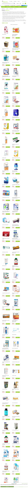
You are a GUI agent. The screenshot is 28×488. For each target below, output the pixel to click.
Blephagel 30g (4, 144)
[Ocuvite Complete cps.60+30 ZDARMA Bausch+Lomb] (16, 44)
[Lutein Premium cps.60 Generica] (6, 330)
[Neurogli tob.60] (16, 330)
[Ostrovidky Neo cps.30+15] (16, 58)
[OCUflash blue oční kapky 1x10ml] (16, 466)
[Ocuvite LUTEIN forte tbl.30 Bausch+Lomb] (16, 247)
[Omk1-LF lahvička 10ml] (16, 344)
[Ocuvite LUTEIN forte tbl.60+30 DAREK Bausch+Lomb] (16, 316)
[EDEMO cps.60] (6, 153)
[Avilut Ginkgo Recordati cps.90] (6, 44)
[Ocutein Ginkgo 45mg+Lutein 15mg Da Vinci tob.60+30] (6, 206)
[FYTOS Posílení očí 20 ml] (16, 426)
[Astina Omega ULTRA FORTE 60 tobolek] (16, 412)
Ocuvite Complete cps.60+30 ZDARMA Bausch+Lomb (16, 49)
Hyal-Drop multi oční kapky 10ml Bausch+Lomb (5, 62)
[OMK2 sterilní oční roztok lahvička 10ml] (6, 371)
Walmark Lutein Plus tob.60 (5, 130)
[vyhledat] (14, 3)
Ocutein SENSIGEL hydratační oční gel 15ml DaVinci (16, 197)
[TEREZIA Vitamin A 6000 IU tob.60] (6, 234)
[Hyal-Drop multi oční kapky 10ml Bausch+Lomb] (6, 58)
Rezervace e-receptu (24, 5)
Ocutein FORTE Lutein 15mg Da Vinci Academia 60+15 (15, 131)
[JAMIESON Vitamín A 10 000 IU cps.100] (6, 439)
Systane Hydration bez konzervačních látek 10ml (5, 348)
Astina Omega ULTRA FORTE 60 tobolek (16, 416)
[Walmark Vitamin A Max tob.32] (16, 153)
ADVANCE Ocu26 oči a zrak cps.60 (5, 416)
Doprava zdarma (7, 5)
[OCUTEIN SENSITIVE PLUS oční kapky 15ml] (16, 71)
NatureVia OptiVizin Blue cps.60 (15, 307)
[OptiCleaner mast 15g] (6, 247)
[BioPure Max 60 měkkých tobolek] (16, 288)
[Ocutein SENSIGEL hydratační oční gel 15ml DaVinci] (16, 193)
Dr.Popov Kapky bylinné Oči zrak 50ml (5, 430)
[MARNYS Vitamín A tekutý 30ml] (16, 385)
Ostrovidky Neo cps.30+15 (15, 62)
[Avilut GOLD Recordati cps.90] (6, 275)
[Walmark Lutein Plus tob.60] (6, 126)
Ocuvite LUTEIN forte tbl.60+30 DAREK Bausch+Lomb (15, 321)
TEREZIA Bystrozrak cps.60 (5, 197)
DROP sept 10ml (4, 265)
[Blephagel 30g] (6, 140)
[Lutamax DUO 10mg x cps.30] (16, 357)
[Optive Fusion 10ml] (6, 385)
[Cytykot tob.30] (16, 371)
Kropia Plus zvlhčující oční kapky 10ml (5, 457)
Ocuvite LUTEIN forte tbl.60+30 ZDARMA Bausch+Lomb (15, 35)
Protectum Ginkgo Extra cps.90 (15, 90)
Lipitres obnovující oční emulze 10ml (15, 457)
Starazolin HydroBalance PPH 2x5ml (6, 362)
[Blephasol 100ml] (6, 112)
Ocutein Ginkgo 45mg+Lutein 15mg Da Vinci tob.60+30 (6, 211)
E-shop (3, 5)
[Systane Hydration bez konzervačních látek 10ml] (6, 344)
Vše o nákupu (10, 1)
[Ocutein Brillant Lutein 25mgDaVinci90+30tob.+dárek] (6, 71)
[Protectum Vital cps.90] (16, 99)
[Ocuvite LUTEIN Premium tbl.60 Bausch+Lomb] (6, 398)
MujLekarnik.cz (3, 8)
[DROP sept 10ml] (6, 261)
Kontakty (19, 1)
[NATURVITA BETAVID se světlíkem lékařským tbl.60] (16, 220)
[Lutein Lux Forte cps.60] (6, 220)
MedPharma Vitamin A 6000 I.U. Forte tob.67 (5, 471)
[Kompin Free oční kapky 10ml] (16, 439)
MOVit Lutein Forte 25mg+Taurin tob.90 (14, 171)
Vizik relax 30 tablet (4, 184)
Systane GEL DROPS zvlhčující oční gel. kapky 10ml (16, 238)
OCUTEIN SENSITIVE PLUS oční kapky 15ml (15, 76)
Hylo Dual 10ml (4, 34)
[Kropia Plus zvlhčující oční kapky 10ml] (6, 453)
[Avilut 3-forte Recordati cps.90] (6, 302)
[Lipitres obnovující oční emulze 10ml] (16, 453)
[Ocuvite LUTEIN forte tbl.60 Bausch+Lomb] (6, 316)
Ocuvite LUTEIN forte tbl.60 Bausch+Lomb (5, 320)
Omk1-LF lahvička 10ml (15, 348)
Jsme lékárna (15, 1)
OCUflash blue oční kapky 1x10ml (15, 471)
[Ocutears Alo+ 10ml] (16, 480)
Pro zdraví (7, 8)
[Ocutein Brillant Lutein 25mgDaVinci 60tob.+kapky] (16, 112)
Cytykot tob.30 (14, 375)
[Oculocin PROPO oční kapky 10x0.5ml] (6, 480)
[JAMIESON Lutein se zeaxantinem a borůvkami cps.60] (16, 261)
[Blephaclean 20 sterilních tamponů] (6, 166)
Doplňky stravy (11, 8)
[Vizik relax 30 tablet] (6, 180)
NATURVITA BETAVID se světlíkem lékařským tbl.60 (15, 225)
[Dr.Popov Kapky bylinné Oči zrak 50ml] (6, 426)
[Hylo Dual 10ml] (6, 30)
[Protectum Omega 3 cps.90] (6, 99)
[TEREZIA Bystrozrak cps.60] (6, 193)
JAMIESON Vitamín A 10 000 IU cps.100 (6, 444)
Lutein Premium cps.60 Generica (5, 335)
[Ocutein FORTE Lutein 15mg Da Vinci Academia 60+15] (16, 126)
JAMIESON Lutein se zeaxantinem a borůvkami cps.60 (15, 266)
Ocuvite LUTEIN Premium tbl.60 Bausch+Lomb (5, 403)
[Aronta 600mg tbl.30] (16, 398)
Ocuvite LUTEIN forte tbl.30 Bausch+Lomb (15, 252)
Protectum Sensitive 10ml (5, 90)
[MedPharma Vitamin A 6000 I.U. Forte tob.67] (6, 466)
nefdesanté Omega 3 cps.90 (15, 184)
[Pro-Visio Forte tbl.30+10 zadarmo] (16, 140)
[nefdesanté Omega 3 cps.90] (16, 180)
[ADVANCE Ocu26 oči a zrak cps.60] (6, 412)
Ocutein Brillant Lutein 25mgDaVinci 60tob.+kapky (15, 117)
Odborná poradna (13, 5)
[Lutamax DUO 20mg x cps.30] (6, 288)
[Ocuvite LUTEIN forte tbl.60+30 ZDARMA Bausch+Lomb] (16, 30)
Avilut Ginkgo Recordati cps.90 (5, 49)
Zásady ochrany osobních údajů (24, 483)
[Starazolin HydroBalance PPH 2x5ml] (6, 357)
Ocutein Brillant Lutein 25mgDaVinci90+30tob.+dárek (6, 77)
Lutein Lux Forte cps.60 (5, 224)
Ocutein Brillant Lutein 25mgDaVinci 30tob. (15, 211)
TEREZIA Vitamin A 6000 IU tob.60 (5, 238)
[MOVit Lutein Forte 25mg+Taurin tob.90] (16, 166)
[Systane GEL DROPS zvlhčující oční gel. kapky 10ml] (16, 234)
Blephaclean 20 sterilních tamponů (5, 171)
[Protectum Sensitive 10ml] (6, 86)
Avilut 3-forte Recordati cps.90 (5, 307)
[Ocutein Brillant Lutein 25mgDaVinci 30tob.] (16, 206)
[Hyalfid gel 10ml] (16, 275)
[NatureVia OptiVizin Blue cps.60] (16, 302)
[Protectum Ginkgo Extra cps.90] (16, 86)
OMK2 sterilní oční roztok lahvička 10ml (5, 376)
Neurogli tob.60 (14, 334)
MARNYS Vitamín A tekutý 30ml (15, 389)
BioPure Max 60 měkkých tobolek (15, 293)
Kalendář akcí (18, 5)
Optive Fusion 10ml (4, 389)
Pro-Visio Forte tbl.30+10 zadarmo (15, 144)
